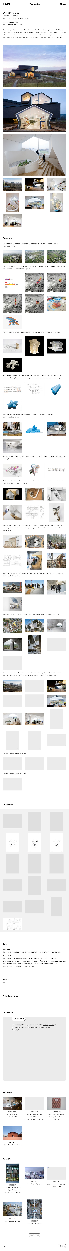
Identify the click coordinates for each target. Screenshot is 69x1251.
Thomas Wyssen (28, 966)
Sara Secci (48, 964)
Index (62, 1246)
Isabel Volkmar (15, 966)
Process (7, 238)
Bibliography (10, 996)
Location (8, 1013)
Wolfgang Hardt (37, 952)
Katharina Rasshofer (21, 964)
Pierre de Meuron (23, 952)
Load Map (19, 1018)
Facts (6, 979)
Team (5, 944)
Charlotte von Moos (50, 961)
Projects (35, 4)
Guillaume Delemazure (12, 958)
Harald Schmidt (37, 964)
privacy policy (49, 1025)
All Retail (34, 1235)
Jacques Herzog (9, 952)
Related (7, 1092)
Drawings (8, 804)
